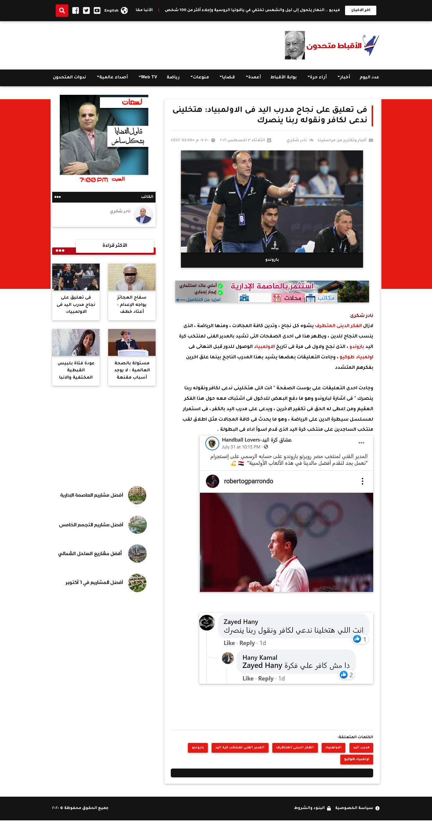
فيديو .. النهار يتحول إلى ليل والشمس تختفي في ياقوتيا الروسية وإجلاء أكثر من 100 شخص (285, 10)
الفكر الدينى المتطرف (338, 326)
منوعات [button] (201, 77)
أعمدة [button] (254, 77)
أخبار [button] (345, 77)
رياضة (173, 77)
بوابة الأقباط (283, 77)
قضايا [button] (228, 77)
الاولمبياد (264, 347)
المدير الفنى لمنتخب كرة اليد (239, 748)
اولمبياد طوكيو (355, 357)
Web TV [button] (149, 77)
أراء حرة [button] (318, 77)
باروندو (356, 347)
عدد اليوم (369, 77)
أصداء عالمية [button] (113, 77)
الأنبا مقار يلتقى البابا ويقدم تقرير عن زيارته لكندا (139, 10)
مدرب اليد (361, 748)
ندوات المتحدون (69, 77)
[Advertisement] (167, 44)
